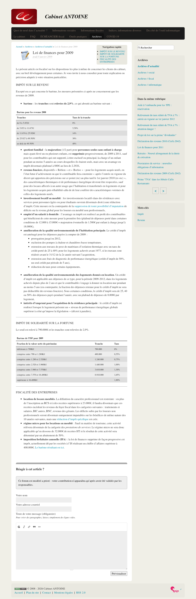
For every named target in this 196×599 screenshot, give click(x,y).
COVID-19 (113, 36)
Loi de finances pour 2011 (150, 147)
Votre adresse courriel (28, 504)
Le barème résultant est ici (49, 447)
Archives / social (146, 72)
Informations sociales (64, 30)
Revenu (141, 220)
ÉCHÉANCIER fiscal (52, 36)
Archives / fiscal (146, 78)
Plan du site (32, 592)
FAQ (32, 36)
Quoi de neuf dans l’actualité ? (30, 30)
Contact (46, 592)
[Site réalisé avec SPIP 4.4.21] (176, 589)
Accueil (19, 46)
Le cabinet (19, 36)
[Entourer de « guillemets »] (39, 527)
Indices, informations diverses (125, 30)
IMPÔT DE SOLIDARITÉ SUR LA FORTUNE (112, 55)
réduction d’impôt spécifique (73, 419)
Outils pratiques (78, 36)
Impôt (141, 214)
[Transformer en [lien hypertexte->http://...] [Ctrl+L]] (29, 527)
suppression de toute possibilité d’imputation (99, 206)
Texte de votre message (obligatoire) (36, 514)
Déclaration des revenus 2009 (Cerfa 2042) (159, 173)
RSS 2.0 (80, 592)
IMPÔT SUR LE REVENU (112, 51)
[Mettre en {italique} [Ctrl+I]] (24, 527)
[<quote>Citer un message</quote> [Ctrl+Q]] (34, 527)
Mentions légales (63, 592)
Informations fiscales (92, 30)
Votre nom (21, 495)
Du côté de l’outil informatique (163, 30)
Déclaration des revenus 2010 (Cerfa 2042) (159, 141)
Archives (97, 36)
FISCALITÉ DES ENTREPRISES (108, 60)
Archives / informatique (150, 84)
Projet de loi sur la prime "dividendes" (157, 135)
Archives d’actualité (43, 46)
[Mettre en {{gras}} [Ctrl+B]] (18, 527)
